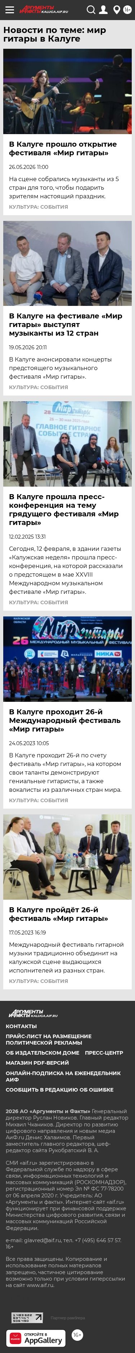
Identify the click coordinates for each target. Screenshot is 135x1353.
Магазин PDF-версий (37, 1063)
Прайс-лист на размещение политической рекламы (48, 1039)
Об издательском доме (42, 1053)
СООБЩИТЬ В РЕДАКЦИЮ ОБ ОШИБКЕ (59, 1090)
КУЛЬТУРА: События (38, 206)
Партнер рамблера (68, 1318)
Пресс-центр (104, 1053)
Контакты (21, 1026)
